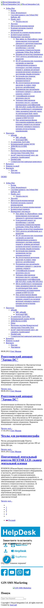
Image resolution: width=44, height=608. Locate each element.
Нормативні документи (20, 37)
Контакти (10, 168)
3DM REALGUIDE (19, 146)
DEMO (4, 177)
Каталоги (10, 164)
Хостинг (14, 24)
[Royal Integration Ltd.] (10, 2)
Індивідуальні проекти (20, 35)
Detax (13, 148)
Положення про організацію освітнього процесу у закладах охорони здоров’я (28, 91)
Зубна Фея (10, 8)
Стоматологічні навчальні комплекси (26, 162)
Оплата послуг (22, 21)
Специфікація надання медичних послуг (25, 97)
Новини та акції (12, 166)
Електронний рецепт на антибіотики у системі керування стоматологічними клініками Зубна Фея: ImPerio (28, 49)
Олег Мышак (15, 351)
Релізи (13, 10)
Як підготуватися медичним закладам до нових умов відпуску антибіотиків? (27, 85)
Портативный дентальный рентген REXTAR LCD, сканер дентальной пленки (21, 460)
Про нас (14, 170)
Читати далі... (6, 389)
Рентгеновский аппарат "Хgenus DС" (17, 358)
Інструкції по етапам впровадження (26, 32)
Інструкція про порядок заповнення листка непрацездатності (25, 78)
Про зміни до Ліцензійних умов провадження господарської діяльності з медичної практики (29, 41)
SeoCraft (13, 605)
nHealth (14, 135)
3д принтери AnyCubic (20, 142)
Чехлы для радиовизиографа (20, 435)
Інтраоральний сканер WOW (23, 144)
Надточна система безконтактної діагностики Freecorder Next (24, 152)
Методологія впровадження (22, 26)
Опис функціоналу (19, 13)
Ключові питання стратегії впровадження (22, 29)
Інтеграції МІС (22, 140)
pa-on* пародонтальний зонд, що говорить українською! (24, 156)
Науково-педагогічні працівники (29, 54)
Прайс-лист (15, 19)
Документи (15, 172)
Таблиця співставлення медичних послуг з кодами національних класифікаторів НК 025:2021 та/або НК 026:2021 (29, 103)
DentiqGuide (16, 159)
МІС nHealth (21, 137)
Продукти (10, 133)
